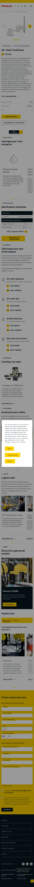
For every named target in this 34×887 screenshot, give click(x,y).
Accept (10, 461)
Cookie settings (12, 455)
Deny (9, 449)
